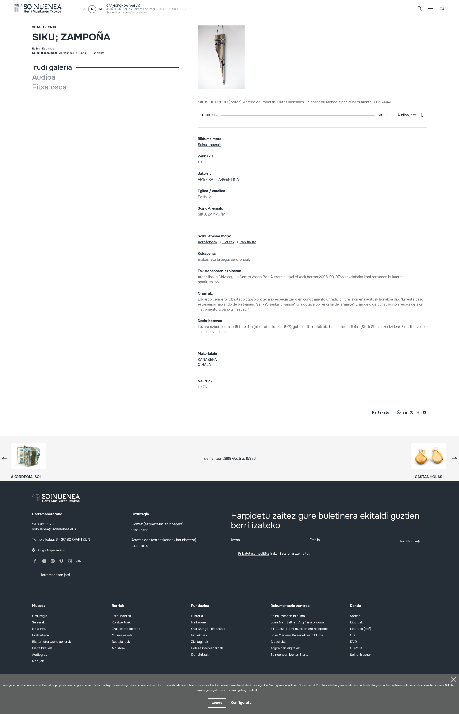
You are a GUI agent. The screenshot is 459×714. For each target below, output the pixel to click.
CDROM (356, 648)
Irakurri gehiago (206, 690)
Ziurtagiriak (199, 642)
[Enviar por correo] (424, 412)
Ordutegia (39, 616)
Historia (197, 616)
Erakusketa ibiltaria (126, 629)
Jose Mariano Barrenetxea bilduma (297, 635)
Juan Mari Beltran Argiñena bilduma (298, 622)
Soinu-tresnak (44, 27)
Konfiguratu (241, 702)
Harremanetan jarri (54, 575)
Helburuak (198, 622)
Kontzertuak (121, 622)
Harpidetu (406, 541)
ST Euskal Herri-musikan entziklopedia (299, 629)
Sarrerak (38, 622)
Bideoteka (278, 642)
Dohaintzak (200, 655)
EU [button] (442, 9)
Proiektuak (199, 635)
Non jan (38, 661)
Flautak (82, 53)
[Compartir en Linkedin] (405, 412)
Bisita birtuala (42, 648)
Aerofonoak (66, 53)
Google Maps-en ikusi (51, 550)
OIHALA (204, 364)
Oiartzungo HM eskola (208, 629)
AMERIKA (205, 179)
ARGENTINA (228, 179)
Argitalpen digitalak (285, 648)
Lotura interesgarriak (207, 648)
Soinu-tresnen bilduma (288, 616)
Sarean (355, 616)
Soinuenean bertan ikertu (290, 655)
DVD (353, 642)
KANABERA (207, 359)
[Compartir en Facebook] (418, 412)
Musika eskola (122, 635)
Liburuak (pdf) (360, 629)
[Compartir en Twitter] (411, 412)
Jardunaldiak (121, 616)
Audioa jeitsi (407, 115)
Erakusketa (40, 635)
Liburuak (356, 622)
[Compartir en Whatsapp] (398, 412)
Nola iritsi (39, 629)
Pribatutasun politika (253, 553)
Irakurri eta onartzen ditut (274, 553)
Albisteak (118, 648)
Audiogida (39, 655)
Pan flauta (98, 53)
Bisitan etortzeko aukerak (51, 642)
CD (352, 635)
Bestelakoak (121, 642)
